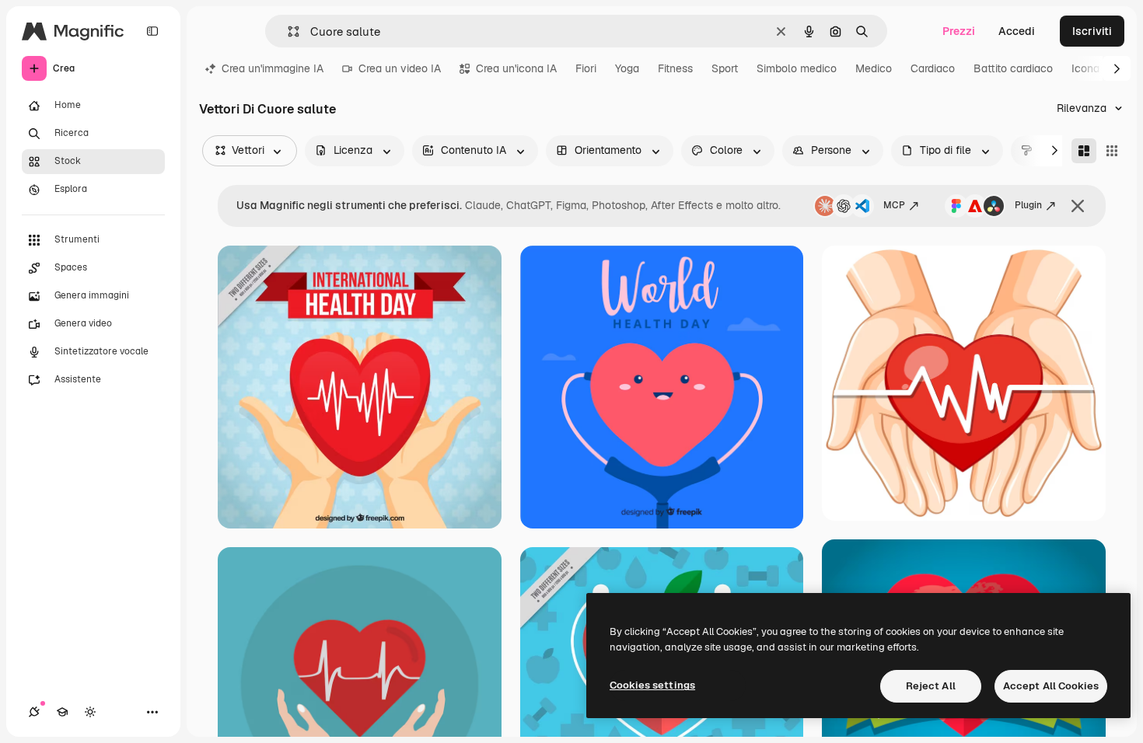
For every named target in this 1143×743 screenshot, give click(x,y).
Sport (724, 68)
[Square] (1111, 150)
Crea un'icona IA (516, 68)
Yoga (627, 68)
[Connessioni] (34, 711)
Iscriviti (1092, 31)
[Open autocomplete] (287, 31)
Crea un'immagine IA (272, 68)
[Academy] (62, 711)
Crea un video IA (399, 68)
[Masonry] (1083, 150)
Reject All (931, 685)
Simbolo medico (797, 68)
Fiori (585, 68)
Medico (873, 68)
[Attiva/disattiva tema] (90, 711)
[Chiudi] (1077, 206)
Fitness (675, 68)
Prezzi (958, 31)
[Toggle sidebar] (152, 31)
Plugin (1028, 205)
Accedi (1016, 31)
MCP (894, 205)
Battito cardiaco (1013, 68)
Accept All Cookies (1051, 685)
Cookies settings (652, 685)
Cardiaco (933, 68)
